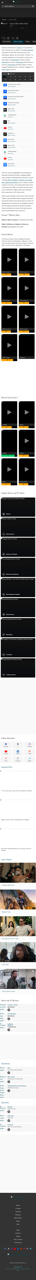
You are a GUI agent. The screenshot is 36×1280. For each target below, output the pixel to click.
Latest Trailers (6, 859)
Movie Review (11, 1007)
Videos (18, 1221)
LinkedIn (18, 753)
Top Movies (5, 1063)
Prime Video (5, 69)
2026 (11, 25)
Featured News (6, 767)
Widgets (29, 760)
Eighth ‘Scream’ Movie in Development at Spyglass (15, 819)
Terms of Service (18, 1239)
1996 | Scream (6, 357)
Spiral (3, 481)
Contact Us (18, 1233)
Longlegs (4, 424)
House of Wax (23, 481)
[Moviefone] (18, 2)
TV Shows (18, 1208)
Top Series (5, 1102)
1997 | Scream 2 (24, 329)
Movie (22, 28)
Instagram (30, 746)
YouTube (6, 753)
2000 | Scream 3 (6, 329)
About (18, 1230)
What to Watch (18, 1218)
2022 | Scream (6, 300)
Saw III (21, 453)
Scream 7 (4, 19)
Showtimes (18, 1214)
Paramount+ (15, 60)
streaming (30, 50)
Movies (18, 1205)
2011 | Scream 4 (24, 300)
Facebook (6, 746)
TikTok (5, 760)
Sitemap (18, 1236)
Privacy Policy (18, 1242)
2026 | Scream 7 (6, 272)
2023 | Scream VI (24, 272)
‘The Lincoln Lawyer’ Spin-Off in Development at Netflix (16, 790)
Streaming (18, 1211)
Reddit (29, 753)
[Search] (33, 6)
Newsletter (18, 760)
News (18, 1224)
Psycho (4, 453)
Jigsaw (21, 424)
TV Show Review (12, 1027)
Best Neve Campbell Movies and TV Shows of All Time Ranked (16, 849)
